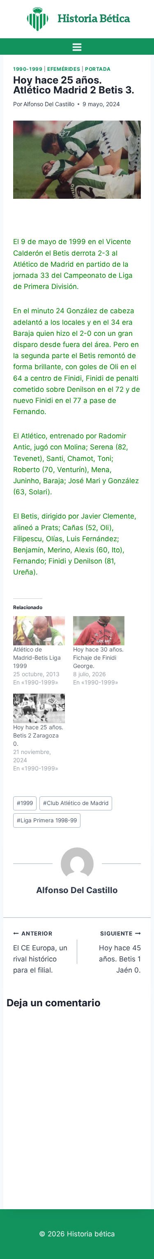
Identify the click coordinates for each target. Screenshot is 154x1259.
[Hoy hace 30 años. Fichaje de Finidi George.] (99, 631)
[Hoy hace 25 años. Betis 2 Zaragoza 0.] (39, 708)
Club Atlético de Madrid (75, 803)
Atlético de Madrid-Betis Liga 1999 (37, 657)
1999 (25, 803)
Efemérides (63, 69)
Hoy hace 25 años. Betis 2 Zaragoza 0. (38, 735)
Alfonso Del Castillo (48, 103)
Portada (98, 69)
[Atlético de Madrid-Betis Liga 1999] (39, 631)
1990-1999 (27, 69)
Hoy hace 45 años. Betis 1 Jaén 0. (120, 952)
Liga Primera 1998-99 (47, 820)
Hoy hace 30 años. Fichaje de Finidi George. (98, 657)
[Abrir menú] (77, 47)
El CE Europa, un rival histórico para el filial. (40, 952)
